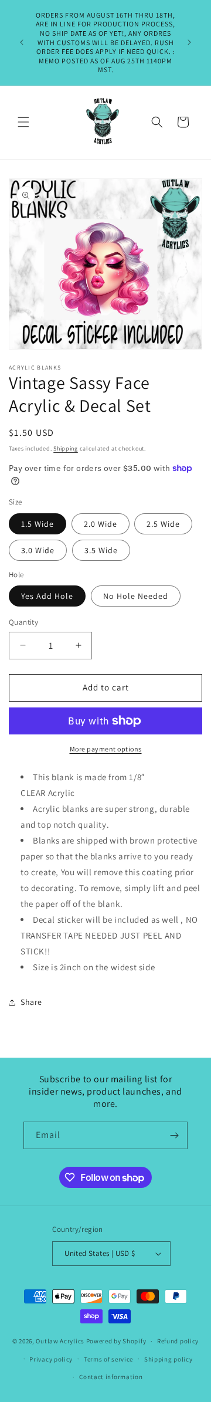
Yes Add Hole (47, 596)
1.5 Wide (37, 524)
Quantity (23, 622)
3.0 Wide (38, 550)
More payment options (106, 748)
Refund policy (178, 1341)
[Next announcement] (189, 42)
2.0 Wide (100, 524)
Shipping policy (168, 1359)
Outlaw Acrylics (60, 1341)
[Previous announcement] (22, 42)
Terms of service (108, 1359)
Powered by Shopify (116, 1341)
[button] (23, 122)
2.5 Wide (163, 524)
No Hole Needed (135, 596)
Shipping (65, 448)
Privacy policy (51, 1359)
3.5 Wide (101, 550)
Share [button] (31, 1002)
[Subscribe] (174, 1135)
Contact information (110, 1377)
